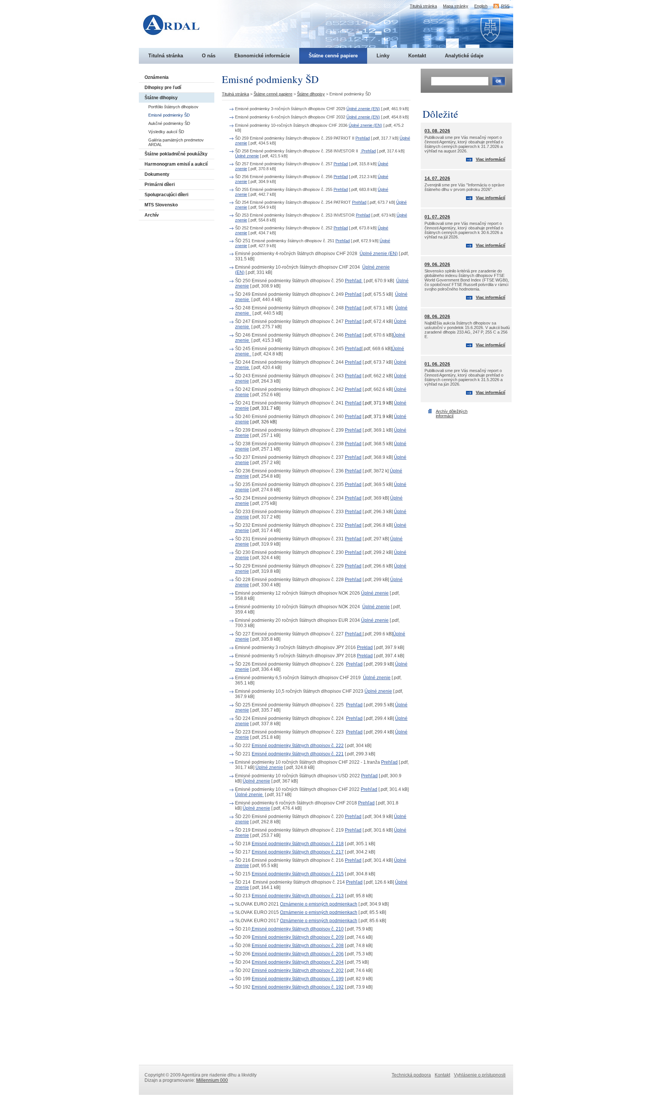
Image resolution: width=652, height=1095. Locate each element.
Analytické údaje (464, 55)
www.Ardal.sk (175, 13)
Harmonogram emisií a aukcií (176, 164)
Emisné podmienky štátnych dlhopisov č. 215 (298, 874)
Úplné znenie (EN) (363, 108)
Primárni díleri (160, 184)
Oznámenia (157, 77)
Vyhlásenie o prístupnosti (480, 1075)
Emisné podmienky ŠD (169, 115)
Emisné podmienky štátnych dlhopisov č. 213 (298, 895)
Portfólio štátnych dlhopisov (173, 107)
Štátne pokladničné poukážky (176, 154)
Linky (383, 55)
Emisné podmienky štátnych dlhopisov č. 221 (298, 754)
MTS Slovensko (161, 205)
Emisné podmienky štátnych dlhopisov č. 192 (298, 987)
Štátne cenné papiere (333, 55)
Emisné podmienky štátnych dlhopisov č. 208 (298, 945)
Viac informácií (490, 159)
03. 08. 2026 (437, 131)
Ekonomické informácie (262, 55)
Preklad (365, 647)
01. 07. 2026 (437, 217)
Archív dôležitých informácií (451, 413)
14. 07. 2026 (437, 178)
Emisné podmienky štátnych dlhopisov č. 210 (297, 929)
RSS (505, 6)
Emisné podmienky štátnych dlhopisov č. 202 (298, 970)
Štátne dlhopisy (161, 97)
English (480, 6)
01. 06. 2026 (437, 364)
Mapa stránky (455, 6)
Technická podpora (411, 1075)
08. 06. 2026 (437, 316)
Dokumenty (157, 174)
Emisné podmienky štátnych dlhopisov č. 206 (298, 954)
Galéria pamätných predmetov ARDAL (176, 142)
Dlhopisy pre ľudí (163, 87)
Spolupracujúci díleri (166, 194)
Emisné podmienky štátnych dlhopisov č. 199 (298, 978)
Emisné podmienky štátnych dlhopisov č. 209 (298, 937)
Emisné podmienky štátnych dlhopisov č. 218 (298, 843)
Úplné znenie (247, 156)
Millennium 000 (212, 1080)
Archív (152, 215)
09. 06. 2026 (437, 264)
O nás (208, 55)
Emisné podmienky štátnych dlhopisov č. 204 (298, 962)
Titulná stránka (165, 55)
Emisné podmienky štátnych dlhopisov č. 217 (298, 852)
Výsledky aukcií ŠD (166, 131)
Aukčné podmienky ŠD (169, 123)
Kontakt (417, 55)
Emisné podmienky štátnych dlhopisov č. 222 (298, 745)
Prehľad (362, 138)
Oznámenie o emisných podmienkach (318, 904)
